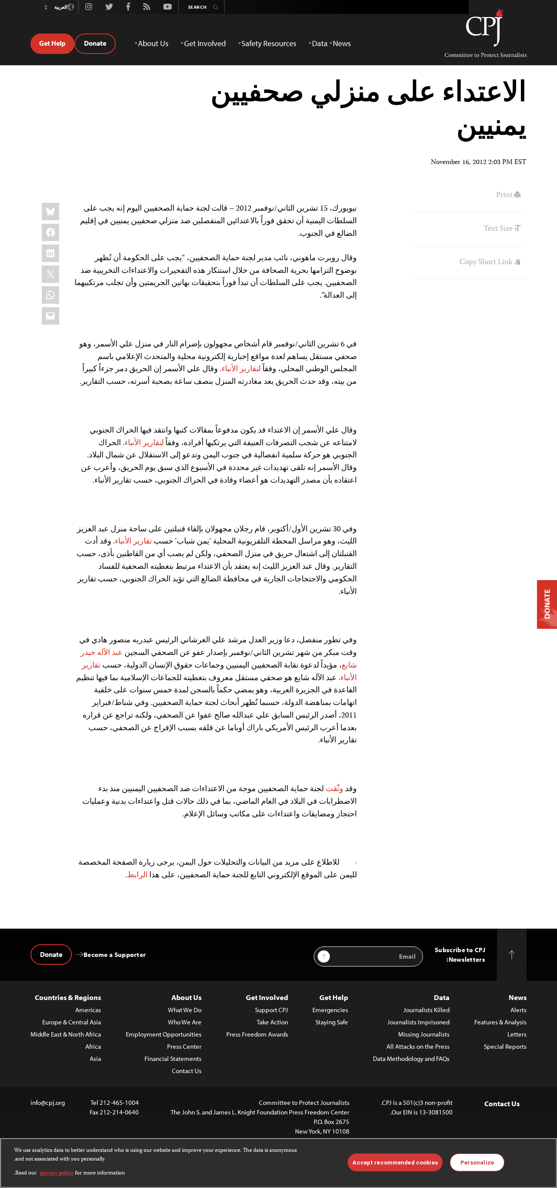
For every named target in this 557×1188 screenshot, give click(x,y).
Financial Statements (172, 1058)
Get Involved (267, 997)
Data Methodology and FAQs (411, 1058)
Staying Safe (331, 1022)
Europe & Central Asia (71, 1022)
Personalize (477, 1162)
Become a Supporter (115, 954)
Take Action (272, 1022)
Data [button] (320, 43)
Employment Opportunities (163, 1034)
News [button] (342, 43)
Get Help (52, 43)
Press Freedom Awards (257, 1034)
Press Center (184, 1046)
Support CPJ (271, 1010)
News (518, 997)
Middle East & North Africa (65, 1034)
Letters (517, 1034)
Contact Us (186, 1071)
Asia (95, 1058)
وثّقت (334, 789)
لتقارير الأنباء (241, 369)
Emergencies (330, 1010)
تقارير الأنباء (133, 541)
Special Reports (505, 1046)
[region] (278, 1163)
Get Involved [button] (205, 43)
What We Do (184, 1010)
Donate (95, 43)
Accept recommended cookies (394, 1162)
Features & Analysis (500, 1022)
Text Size (498, 228)
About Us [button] (153, 43)
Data (442, 997)
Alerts (518, 1010)
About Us (186, 997)
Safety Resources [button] (269, 43)
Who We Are (184, 1022)
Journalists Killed (426, 1010)
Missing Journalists (424, 1034)
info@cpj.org (47, 1102)
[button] (45, 7)
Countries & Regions (68, 997)
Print (505, 195)
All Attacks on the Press (418, 1046)
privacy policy (57, 1173)
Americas (88, 1010)
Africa (93, 1046)
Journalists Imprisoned (418, 1022)
